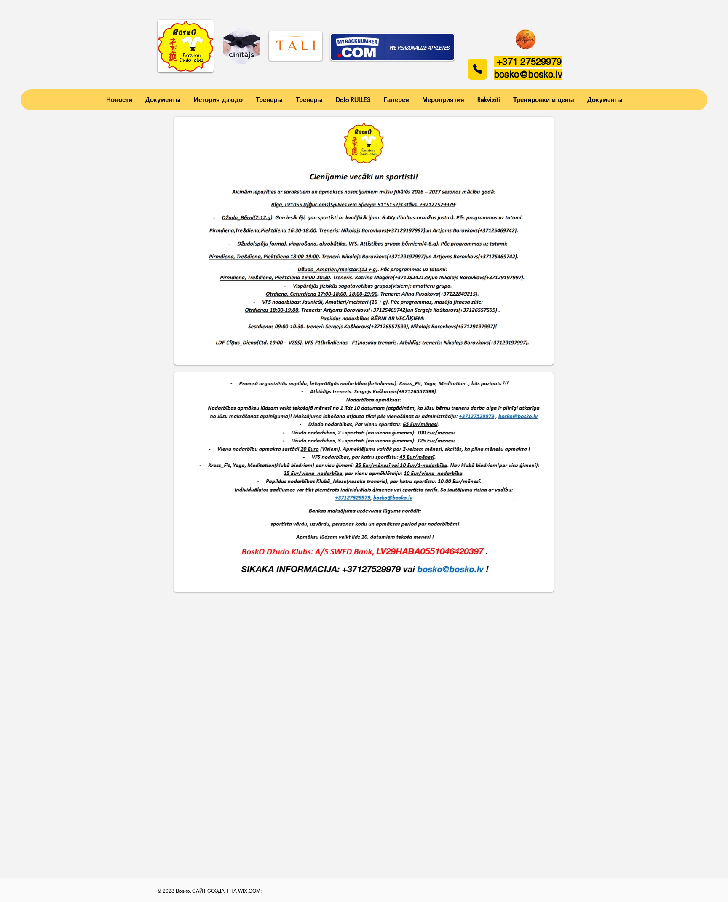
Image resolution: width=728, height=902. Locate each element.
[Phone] (477, 69)
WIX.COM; (250, 891)
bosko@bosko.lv (528, 74)
